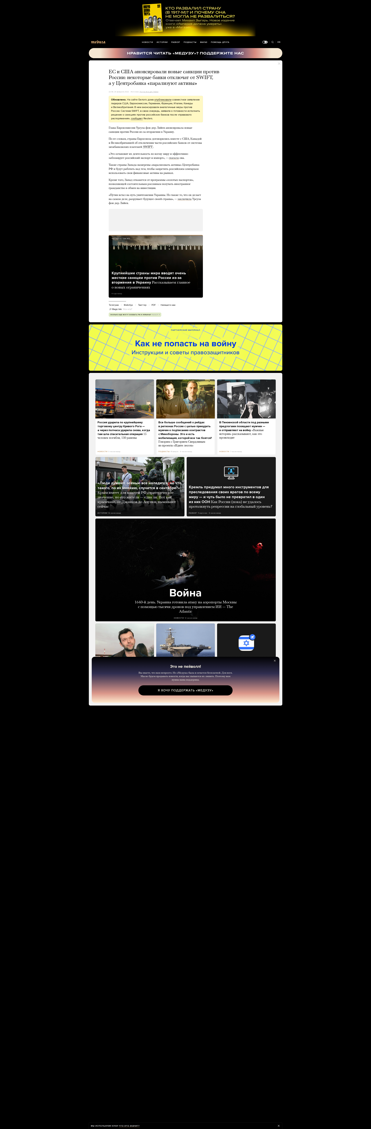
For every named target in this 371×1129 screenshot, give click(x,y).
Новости (147, 42)
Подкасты (190, 42)
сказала (174, 158)
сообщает (137, 118)
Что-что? (127, 309)
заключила (185, 199)
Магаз (203, 42)
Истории (162, 42)
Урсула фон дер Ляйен (149, 92)
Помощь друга (220, 42)
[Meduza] (98, 42)
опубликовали (162, 99)
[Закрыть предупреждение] (279, 1126)
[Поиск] (272, 42)
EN (279, 42)
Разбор (175, 42)
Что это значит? (129, 1126)
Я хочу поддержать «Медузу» (185, 690)
